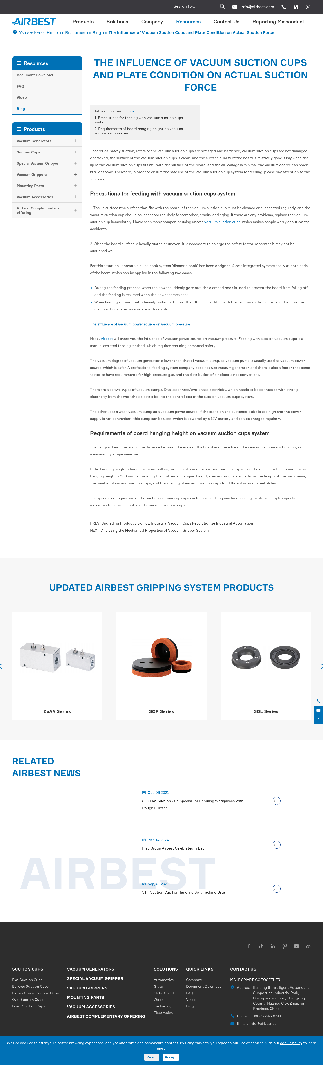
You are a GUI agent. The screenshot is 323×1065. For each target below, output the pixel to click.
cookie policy (291, 1043)
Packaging (163, 1006)
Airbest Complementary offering (38, 210)
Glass (158, 986)
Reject (151, 1057)
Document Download (35, 75)
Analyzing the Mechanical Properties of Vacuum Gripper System (155, 530)
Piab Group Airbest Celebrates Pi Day (173, 848)
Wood (159, 999)
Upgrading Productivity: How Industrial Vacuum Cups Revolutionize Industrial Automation (177, 523)
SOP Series (57, 711)
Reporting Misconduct (278, 21)
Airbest (107, 338)
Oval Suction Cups (27, 999)
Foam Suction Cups (28, 1006)
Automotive (164, 980)
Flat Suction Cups (27, 980)
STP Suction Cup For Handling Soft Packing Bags (184, 892)
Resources (188, 21)
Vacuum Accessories (35, 197)
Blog (97, 32)
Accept (171, 1057)
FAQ (20, 86)
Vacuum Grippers (32, 174)
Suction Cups (28, 152)
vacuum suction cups (222, 222)
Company (152, 21)
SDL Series (161, 711)
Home (52, 32)
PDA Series (266, 711)
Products (83, 21)
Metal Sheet (164, 993)
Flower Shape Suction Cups (35, 993)
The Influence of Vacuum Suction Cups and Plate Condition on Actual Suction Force (191, 32)
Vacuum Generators (34, 141)
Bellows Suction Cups (30, 986)
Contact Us (226, 21)
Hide (130, 111)
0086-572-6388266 (266, 1016)
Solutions (117, 21)
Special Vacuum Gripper (38, 163)
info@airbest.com (257, 6)
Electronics (163, 1013)
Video (22, 97)
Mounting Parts (30, 186)
